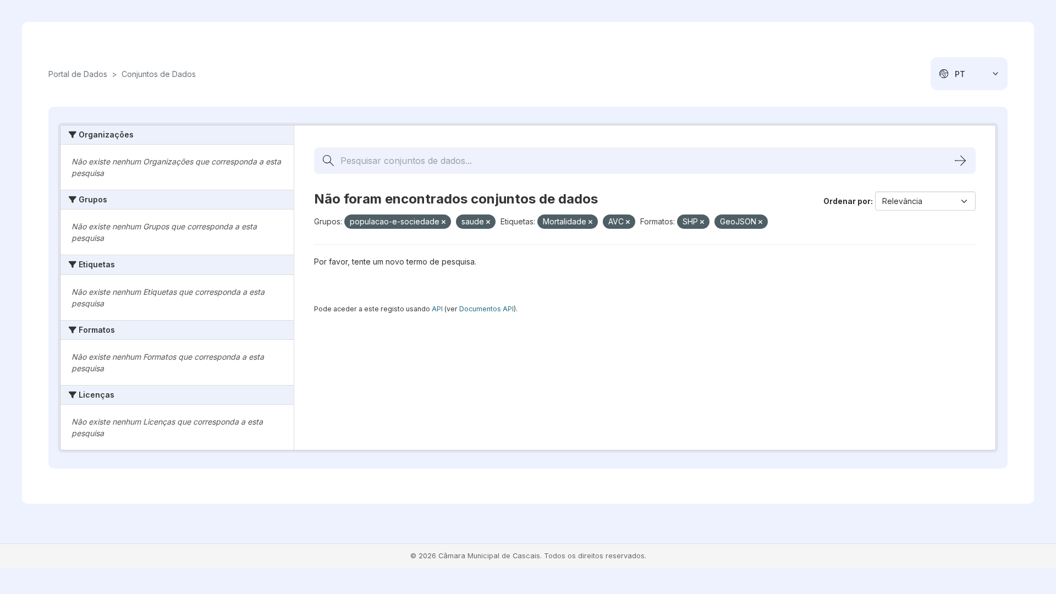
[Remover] (444, 222)
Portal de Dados (77, 74)
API (437, 309)
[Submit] (960, 160)
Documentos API (486, 309)
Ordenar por (847, 201)
